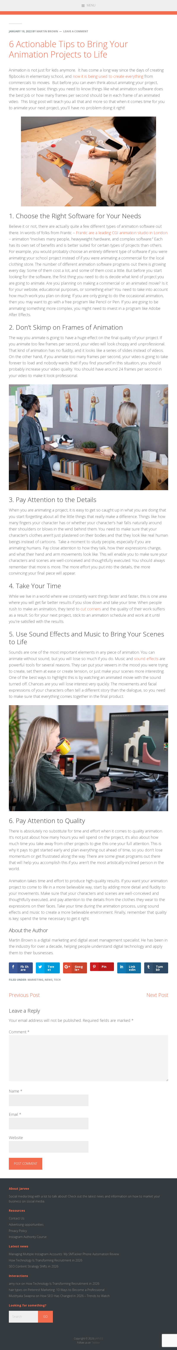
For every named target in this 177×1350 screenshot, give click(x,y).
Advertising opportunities (26, 1224)
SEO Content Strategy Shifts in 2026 (33, 1266)
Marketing (35, 980)
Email (15, 1114)
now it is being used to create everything (108, 76)
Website (16, 1137)
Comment (19, 1031)
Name (15, 1091)
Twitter (96, 1342)
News (48, 980)
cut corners (91, 608)
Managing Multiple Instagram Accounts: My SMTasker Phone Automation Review (64, 1254)
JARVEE (99, 1338)
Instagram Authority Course (28, 1237)
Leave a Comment (75, 31)
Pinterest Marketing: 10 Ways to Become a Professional (66, 1290)
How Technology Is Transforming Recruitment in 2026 (45, 1260)
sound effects (146, 658)
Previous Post (24, 994)
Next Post (157, 994)
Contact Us (16, 1218)
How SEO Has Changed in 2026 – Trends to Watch (75, 1296)
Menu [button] (91, 5)
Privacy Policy (18, 1231)
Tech (57, 980)
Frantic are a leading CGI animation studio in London (122, 232)
